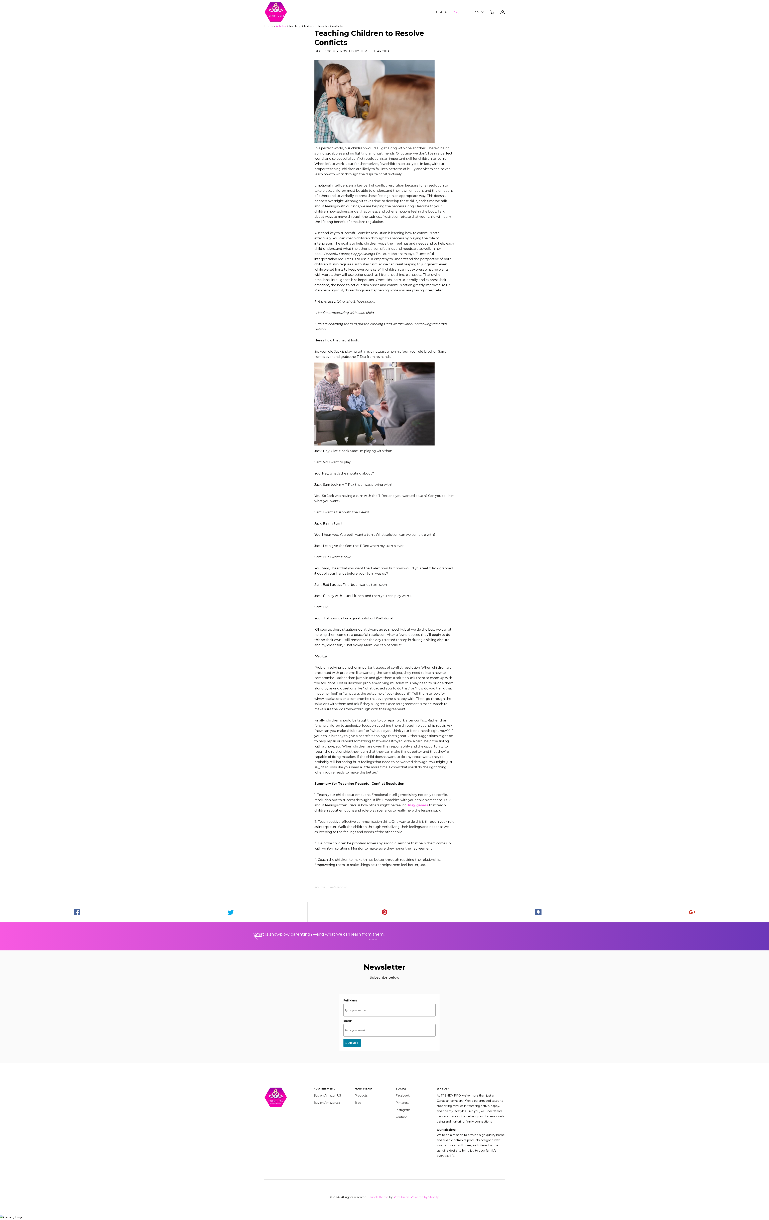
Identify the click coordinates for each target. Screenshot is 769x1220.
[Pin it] (384, 912)
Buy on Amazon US (327, 1095)
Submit (352, 1042)
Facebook (403, 1095)
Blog (457, 12)
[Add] (692, 912)
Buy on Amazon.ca (327, 1103)
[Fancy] (538, 912)
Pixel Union (401, 1197)
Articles (281, 26)
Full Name (350, 1000)
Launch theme (378, 1197)
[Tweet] (231, 912)
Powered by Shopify (425, 1197)
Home (268, 26)
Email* (347, 1020)
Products (442, 12)
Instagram (403, 1110)
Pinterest (402, 1103)
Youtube (402, 1117)
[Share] (77, 912)
